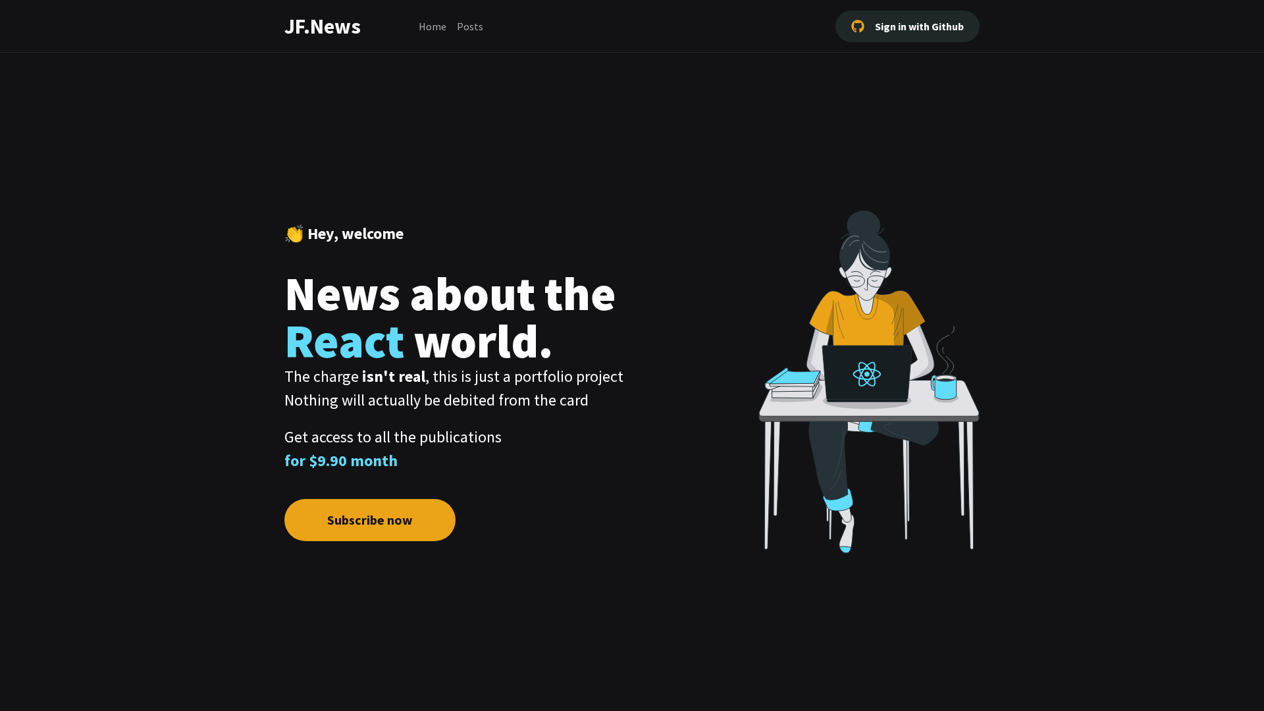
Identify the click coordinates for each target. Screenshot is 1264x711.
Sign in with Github (919, 26)
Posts (470, 26)
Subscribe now (370, 520)
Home (432, 26)
